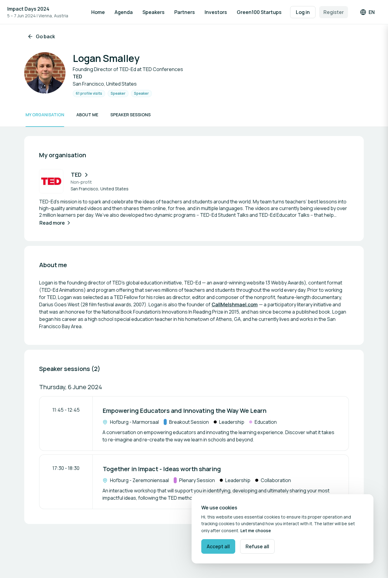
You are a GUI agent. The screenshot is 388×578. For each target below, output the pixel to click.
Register (333, 12)
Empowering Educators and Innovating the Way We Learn (184, 410)
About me (87, 114)
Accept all (218, 546)
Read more (52, 222)
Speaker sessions (130, 114)
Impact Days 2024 (28, 8)
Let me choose (255, 530)
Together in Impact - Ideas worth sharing (162, 469)
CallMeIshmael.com (235, 304)
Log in (303, 12)
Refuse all (257, 546)
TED (76, 174)
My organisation (44, 114)
